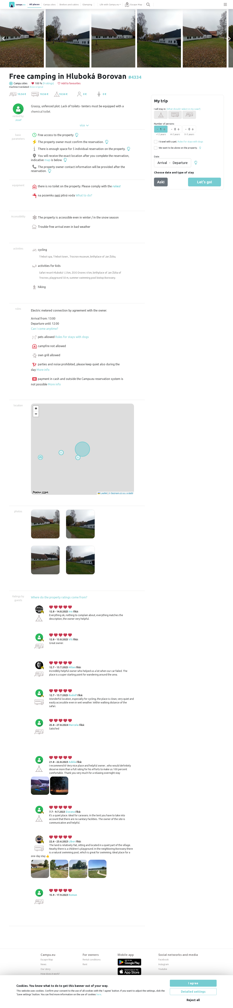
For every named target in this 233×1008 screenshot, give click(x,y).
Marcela (73, 724)
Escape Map (136, 4)
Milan (72, 667)
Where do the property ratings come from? (59, 597)
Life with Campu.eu (109, 4)
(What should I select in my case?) (183, 109)
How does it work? (50, 973)
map (47, 160)
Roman (73, 894)
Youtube (162, 969)
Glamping (87, 4)
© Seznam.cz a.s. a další (121, 493)
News (43, 964)
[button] (61, 452)
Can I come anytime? (44, 328)
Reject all (193, 1000)
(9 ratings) (48, 83)
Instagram (163, 964)
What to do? (84, 195)
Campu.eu (48, 955)
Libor (72, 841)
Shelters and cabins (69, 4)
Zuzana (70, 811)
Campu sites (49, 4)
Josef (18, 120)
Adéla (72, 762)
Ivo (70, 611)
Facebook (163, 959)
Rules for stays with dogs (72, 336)
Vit (70, 639)
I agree (193, 983)
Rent (85, 964)
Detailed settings (193, 991)
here (98, 994)
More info (43, 369)
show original (36, 87)
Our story (45, 969)
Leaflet (103, 493)
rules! (116, 186)
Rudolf (73, 695)
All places (34, 4)
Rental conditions (91, 959)
